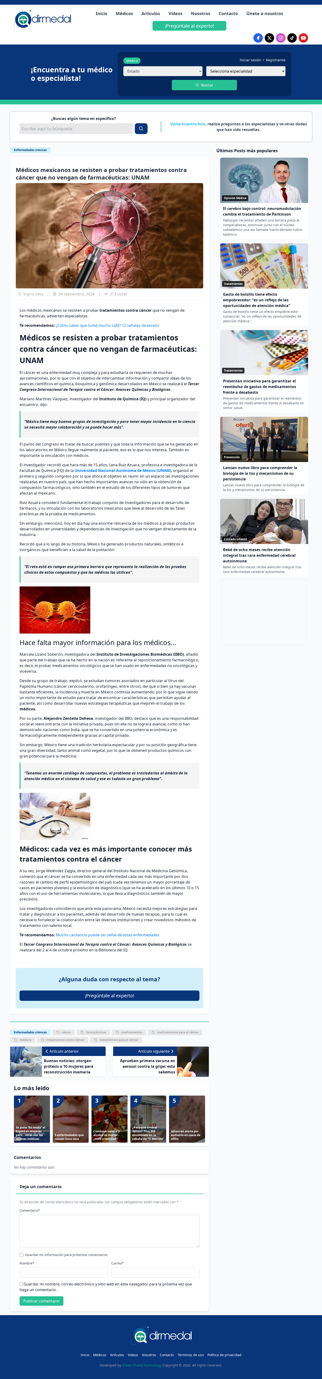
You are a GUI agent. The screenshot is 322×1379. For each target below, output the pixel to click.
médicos (25, 1040)
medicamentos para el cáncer (177, 1032)
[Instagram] (280, 38)
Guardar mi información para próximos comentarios (66, 1254)
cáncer (66, 1032)
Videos (175, 13)
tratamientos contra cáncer (65, 1040)
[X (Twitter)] (269, 38)
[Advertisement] (264, 612)
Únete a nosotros (264, 13)
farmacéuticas (96, 1032)
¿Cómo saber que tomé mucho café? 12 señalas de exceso (107, 325)
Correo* (117, 1263)
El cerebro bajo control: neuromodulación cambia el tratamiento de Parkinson (262, 211)
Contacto (228, 13)
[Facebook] (258, 38)
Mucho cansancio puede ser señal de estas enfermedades (107, 934)
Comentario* (30, 1210)
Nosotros (200, 13)
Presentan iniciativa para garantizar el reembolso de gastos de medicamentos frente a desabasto (259, 386)
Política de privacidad (224, 1355)
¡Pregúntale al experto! (189, 26)
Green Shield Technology (141, 1365)
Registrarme (275, 60)
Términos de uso (191, 1355)
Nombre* (27, 1263)
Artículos (150, 13)
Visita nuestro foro (187, 124)
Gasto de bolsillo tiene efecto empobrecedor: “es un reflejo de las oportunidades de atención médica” (256, 300)
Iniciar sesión (250, 60)
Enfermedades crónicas (30, 150)
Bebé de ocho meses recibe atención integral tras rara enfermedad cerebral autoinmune (259, 555)
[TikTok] (292, 38)
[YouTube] (303, 38)
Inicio (101, 13)
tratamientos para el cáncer (118, 1040)
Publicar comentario (41, 1301)
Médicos (124, 13)
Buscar (207, 85)
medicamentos (131, 1032)
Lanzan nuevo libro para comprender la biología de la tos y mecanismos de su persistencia (260, 473)
